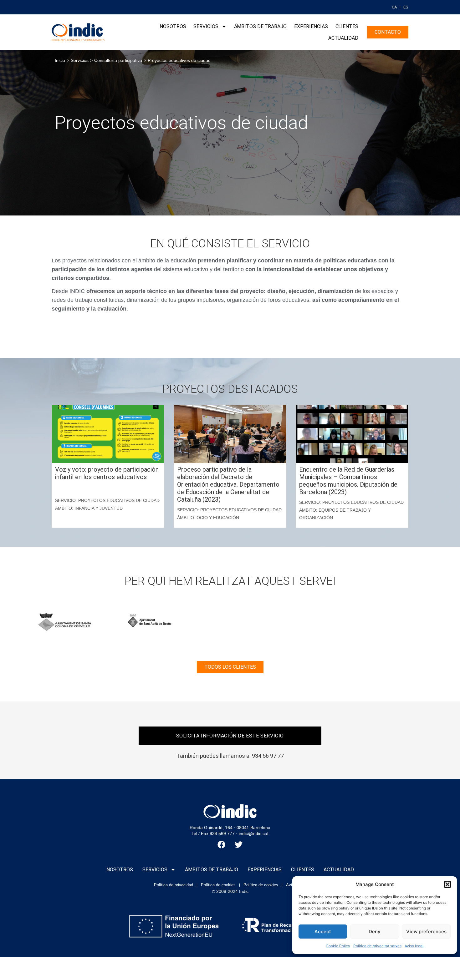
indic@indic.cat (253, 833)
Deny (375, 931)
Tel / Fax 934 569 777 (213, 833)
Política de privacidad (173, 885)
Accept (322, 931)
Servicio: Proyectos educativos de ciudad (107, 500)
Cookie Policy (338, 946)
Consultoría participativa (118, 60)
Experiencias (311, 26)
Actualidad (343, 38)
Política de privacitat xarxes (377, 946)
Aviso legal (414, 946)
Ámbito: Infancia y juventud (89, 508)
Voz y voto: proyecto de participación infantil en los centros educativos (107, 473)
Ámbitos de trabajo (260, 26)
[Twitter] (239, 844)
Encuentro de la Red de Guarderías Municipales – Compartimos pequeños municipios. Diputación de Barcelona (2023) (348, 481)
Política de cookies (218, 885)
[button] (447, 884)
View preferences (426, 931)
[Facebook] (221, 844)
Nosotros (173, 26)
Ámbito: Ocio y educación (208, 517)
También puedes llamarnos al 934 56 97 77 (230, 755)
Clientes (346, 26)
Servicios (205, 26)
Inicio (60, 60)
